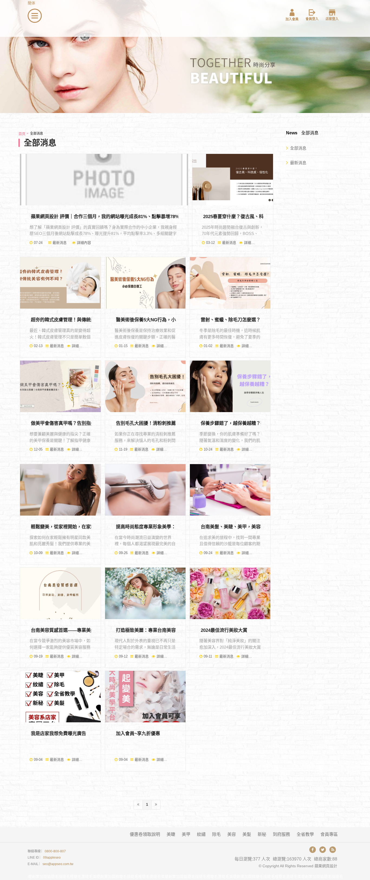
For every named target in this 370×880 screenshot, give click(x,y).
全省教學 (305, 834)
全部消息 (298, 148)
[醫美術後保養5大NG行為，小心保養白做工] (145, 283)
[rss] (332, 849)
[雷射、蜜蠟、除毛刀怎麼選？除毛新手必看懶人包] (230, 283)
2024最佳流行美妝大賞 (224, 630)
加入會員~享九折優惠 (138, 733)
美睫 (171, 834)
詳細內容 (84, 243)
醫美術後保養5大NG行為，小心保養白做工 (159, 319)
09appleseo (52, 857)
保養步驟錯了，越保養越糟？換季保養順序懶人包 (251, 423)
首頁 (21, 134)
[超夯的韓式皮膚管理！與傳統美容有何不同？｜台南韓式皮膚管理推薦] (60, 283)
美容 (231, 834)
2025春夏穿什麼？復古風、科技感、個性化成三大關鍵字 (261, 216)
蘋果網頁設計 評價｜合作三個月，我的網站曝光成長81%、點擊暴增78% (105, 216)
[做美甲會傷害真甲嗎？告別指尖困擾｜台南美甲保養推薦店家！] (60, 386)
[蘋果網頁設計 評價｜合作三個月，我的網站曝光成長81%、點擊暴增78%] (104, 179)
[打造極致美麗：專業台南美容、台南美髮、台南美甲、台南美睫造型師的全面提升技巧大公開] (145, 593)
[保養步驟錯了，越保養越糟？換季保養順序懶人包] (230, 386)
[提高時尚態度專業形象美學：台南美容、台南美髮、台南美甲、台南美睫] (145, 490)
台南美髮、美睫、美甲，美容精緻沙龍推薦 (244, 526)
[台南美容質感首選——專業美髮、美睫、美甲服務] (60, 593)
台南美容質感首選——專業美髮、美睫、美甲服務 (81, 630)
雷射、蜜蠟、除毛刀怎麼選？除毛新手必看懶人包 (251, 319)
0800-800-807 (55, 851)
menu (32, 11)
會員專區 (329, 834)
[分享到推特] (322, 849)
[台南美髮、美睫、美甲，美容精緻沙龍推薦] (230, 490)
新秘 (262, 834)
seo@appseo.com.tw (58, 864)
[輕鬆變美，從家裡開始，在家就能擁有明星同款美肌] (60, 490)
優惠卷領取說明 (145, 834)
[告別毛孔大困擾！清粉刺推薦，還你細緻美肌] (145, 386)
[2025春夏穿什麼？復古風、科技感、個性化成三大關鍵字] (232, 179)
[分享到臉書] (312, 849)
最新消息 (60, 243)
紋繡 (201, 834)
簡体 (31, 3)
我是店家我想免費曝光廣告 (58, 733)
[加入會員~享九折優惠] (145, 696)
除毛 (216, 834)
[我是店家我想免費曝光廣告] (60, 696)
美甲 (186, 834)
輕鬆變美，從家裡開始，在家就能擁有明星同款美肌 (84, 526)
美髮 (246, 834)
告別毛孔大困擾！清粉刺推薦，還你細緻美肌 (162, 423)
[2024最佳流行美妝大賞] (230, 593)
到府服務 (281, 834)
